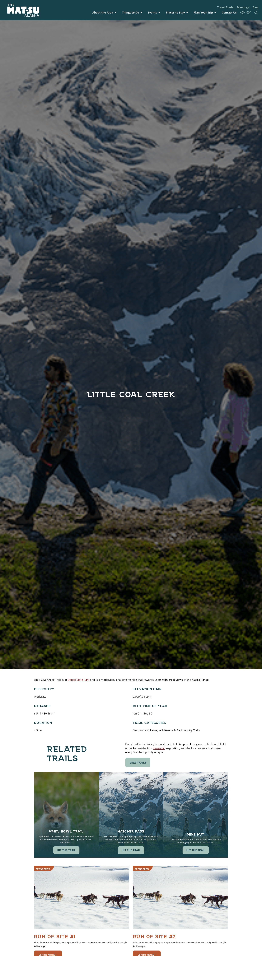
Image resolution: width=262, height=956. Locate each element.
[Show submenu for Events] (159, 12)
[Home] (23, 10)
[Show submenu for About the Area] (115, 12)
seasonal (159, 748)
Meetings (243, 7)
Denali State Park (78, 680)
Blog (255, 7)
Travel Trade (225, 7)
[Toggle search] (256, 12)
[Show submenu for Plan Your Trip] (215, 12)
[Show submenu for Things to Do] (141, 12)
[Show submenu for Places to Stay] (187, 12)
